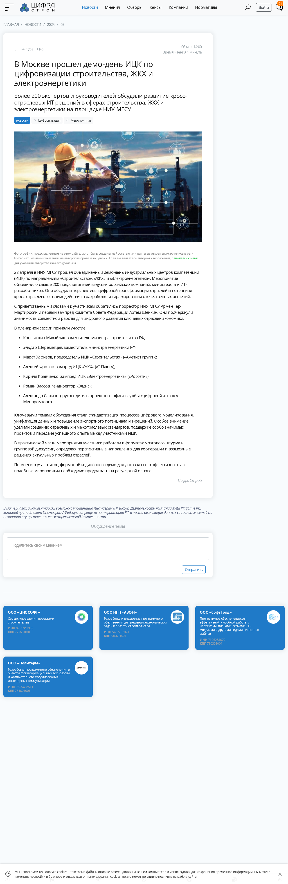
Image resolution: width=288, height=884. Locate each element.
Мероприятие (81, 120)
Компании (178, 7)
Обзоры (134, 7)
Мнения (112, 7)
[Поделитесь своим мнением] (108, 548)
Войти (264, 7)
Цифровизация (49, 120)
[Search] (248, 7)
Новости (90, 7)
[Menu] (9, 7)
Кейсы (156, 7)
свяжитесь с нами (185, 258)
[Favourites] (16, 49)
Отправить (194, 569)
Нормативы (206, 7)
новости (22, 120)
